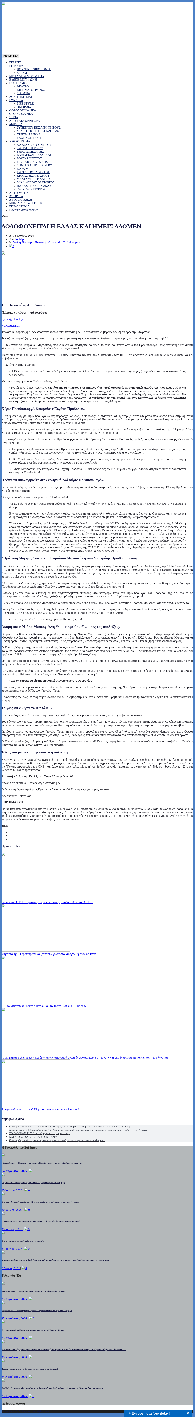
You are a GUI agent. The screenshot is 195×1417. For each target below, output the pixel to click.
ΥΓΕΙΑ (13, 117)
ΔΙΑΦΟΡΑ (23, 93)
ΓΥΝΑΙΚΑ (16, 100)
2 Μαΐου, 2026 (11, 1268)
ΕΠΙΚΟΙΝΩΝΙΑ (19, 206)
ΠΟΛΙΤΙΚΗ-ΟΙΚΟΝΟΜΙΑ (34, 69)
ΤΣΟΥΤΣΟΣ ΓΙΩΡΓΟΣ (31, 189)
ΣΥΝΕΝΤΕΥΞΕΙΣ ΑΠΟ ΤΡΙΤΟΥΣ (39, 127)
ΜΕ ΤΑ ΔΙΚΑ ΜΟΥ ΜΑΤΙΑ (26, 76)
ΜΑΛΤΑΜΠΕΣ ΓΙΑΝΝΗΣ (33, 179)
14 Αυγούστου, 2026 (15, 1171)
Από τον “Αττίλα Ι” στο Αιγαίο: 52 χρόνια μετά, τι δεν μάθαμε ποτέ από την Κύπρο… (40, 1202)
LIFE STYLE (25, 103)
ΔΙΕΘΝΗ (22, 72)
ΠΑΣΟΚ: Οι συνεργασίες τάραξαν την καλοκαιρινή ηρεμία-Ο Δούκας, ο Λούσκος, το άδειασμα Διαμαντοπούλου (52, 1388)
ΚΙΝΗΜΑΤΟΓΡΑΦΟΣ (31, 89)
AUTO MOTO (18, 192)
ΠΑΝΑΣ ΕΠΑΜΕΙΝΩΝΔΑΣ (35, 185)
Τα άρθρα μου (71, 242)
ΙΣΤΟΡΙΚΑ (16, 196)
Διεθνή (16, 242)
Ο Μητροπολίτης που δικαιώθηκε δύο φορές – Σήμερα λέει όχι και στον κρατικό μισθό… (42, 1221)
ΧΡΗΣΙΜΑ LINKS (28, 134)
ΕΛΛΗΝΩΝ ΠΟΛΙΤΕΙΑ (32, 137)
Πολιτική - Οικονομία (48, 242)
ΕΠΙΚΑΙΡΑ (16, 65)
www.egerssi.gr (11, 325)
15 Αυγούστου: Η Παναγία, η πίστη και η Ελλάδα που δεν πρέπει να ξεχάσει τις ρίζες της (42, 1163)
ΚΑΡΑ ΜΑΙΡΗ (26, 168)
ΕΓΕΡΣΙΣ (15, 62)
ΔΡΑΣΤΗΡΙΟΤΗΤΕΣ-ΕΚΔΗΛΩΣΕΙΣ (40, 131)
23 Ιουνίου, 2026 (12, 1248)
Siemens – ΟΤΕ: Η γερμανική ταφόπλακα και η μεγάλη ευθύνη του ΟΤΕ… (47, 902)
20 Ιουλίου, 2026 (12, 1209)
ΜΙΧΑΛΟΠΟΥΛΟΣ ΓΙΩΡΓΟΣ (36, 182)
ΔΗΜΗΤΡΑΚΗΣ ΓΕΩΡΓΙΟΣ (35, 165)
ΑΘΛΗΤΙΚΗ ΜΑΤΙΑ (22, 96)
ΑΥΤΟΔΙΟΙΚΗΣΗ (20, 199)
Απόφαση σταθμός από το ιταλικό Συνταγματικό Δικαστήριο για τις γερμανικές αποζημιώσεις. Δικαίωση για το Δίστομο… (56, 1260)
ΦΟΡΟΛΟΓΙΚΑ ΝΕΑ (22, 110)
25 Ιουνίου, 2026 (12, 1229)
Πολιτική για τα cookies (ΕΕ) (26, 209)
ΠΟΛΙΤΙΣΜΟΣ (18, 83)
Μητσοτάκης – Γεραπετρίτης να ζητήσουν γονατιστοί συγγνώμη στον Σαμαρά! (49, 954)
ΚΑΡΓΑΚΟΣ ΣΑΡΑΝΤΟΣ (33, 172)
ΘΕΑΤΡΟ (23, 86)
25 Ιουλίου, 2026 (12, 1190)
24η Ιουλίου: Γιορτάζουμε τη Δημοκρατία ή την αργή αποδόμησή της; (33, 1182)
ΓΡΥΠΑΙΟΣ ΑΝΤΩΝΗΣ (32, 161)
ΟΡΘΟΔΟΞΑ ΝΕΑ (21, 113)
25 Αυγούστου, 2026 (15, 1299)
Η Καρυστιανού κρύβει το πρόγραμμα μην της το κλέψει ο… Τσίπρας (44, 1005)
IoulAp (19, 239)
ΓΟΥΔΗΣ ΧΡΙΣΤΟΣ (29, 158)
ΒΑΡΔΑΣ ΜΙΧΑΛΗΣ (30, 151)
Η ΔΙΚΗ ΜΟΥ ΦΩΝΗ (23, 79)
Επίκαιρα (27, 242)
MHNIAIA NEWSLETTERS (27, 203)
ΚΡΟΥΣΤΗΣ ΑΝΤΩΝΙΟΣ (33, 175)
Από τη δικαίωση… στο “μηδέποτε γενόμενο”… (23, 1241)
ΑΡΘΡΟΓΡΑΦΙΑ (19, 141)
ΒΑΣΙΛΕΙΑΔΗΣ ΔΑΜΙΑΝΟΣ (35, 155)
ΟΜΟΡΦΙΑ (24, 107)
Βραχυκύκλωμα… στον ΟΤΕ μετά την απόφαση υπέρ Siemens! (40, 1109)
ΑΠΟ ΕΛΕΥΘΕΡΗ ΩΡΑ (24, 120)
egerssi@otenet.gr (12, 319)
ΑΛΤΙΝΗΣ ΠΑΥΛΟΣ (30, 148)
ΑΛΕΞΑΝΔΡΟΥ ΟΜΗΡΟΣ (34, 144)
